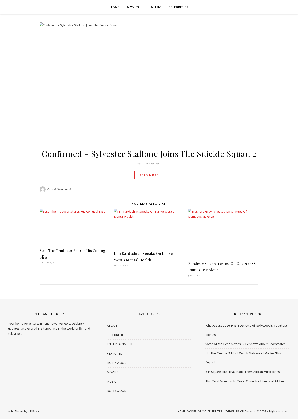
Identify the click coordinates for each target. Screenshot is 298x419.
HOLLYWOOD (117, 363)
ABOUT (112, 325)
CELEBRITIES (178, 7)
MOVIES (133, 7)
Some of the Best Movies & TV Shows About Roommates (245, 344)
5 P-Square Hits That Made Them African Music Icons (242, 372)
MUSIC (156, 7)
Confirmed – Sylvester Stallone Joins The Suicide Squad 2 (149, 153)
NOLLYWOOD (116, 391)
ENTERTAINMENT (120, 344)
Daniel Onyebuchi (59, 189)
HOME (115, 7)
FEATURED (114, 353)
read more (149, 175)
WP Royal (33, 411)
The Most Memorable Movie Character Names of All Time (245, 381)
